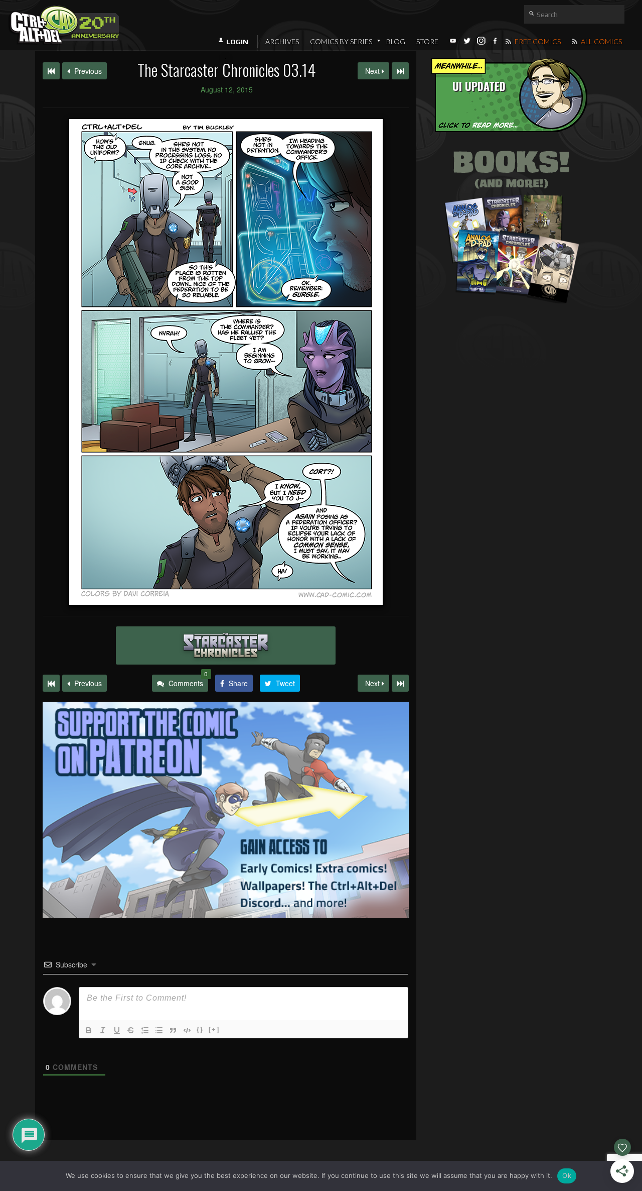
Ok (566, 1175)
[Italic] (103, 1030)
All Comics (600, 41)
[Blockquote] (173, 1030)
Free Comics (537, 41)
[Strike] (131, 1030)
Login (237, 42)
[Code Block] (187, 1030)
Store (427, 41)
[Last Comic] (400, 683)
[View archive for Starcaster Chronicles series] (226, 645)
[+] (214, 1029)
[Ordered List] (145, 1030)
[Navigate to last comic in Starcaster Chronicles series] (400, 70)
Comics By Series (341, 41)
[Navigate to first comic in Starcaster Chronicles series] (51, 70)
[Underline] (117, 1030)
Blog (395, 41)
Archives (282, 41)
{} (200, 1029)
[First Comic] (51, 683)
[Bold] (89, 1030)
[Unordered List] (159, 1030)
